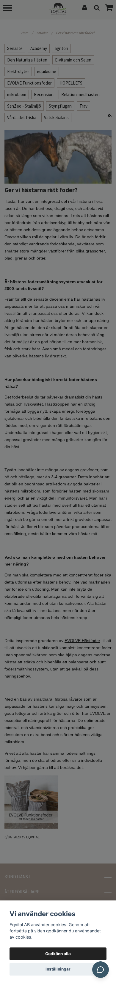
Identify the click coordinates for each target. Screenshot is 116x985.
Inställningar (58, 969)
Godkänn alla (58, 953)
